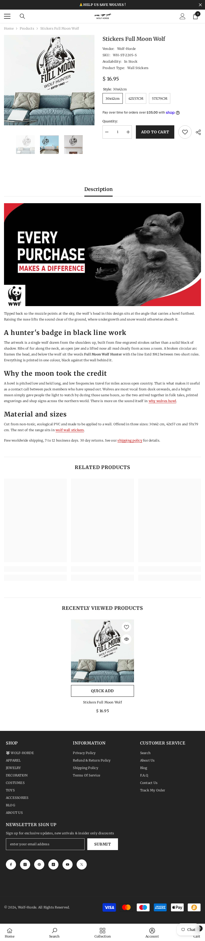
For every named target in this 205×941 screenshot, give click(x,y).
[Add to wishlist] (185, 132)
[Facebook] (11, 864)
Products (27, 28)
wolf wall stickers (70, 430)
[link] (35, 569)
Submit (102, 844)
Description (98, 189)
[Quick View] (126, 639)
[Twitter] (82, 864)
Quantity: (110, 121)
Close (200, 5)
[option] (49, 80)
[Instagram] (25, 864)
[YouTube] (67, 864)
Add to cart (155, 132)
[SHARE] (196, 132)
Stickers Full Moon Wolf (102, 702)
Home (9, 28)
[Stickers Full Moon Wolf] (102, 650)
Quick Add (102, 690)
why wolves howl (162, 401)
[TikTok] (53, 864)
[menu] (7, 16)
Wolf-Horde (126, 49)
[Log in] (183, 16)
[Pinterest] (39, 864)
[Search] (22, 16)
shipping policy (129, 440)
